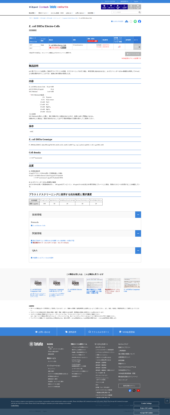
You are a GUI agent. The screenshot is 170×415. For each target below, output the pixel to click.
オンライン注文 (52, 361)
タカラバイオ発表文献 (54, 386)
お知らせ (68, 13)
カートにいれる (134, 54)
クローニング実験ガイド (78, 355)
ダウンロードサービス (101, 375)
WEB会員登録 (128, 332)
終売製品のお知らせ (53, 376)
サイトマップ (122, 380)
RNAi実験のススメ (77, 373)
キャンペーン (51, 368)
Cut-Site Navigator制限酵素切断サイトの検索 (79, 365)
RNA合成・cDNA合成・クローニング (50, 18)
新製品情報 (51, 354)
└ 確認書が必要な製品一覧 (103, 392)
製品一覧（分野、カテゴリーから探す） (56, 348)
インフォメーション (53, 365)
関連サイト (122, 363)
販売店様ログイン (129, 386)
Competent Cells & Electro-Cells (70, 18)
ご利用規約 (122, 350)
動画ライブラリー (124, 347)
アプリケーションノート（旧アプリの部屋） (102, 378)
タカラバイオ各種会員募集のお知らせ (58, 373)
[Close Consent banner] (167, 401)
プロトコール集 (100, 382)
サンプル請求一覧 (100, 373)
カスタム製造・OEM (57, 13)
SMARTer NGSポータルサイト (80, 357)
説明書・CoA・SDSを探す (103, 387)
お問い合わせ (79, 13)
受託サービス (42, 13)
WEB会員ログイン (124, 370)
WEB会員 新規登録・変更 (126, 373)
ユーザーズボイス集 (77, 368)
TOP (30, 18)
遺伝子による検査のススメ (79, 349)
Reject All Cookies (146, 408)
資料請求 (72, 332)
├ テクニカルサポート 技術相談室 (105, 349)
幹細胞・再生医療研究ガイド (79, 352)
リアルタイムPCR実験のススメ (80, 347)
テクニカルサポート (100, 332)
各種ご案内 (51, 371)
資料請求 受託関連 (101, 367)
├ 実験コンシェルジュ (101, 355)
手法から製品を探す (53, 351)
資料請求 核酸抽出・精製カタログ (105, 370)
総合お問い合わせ (100, 347)
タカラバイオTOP (110, 1)
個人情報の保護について (126, 354)
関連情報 (37, 233)
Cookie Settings (146, 403)
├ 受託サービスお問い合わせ (103, 357)
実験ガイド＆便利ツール (79, 344)
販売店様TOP (124, 1)
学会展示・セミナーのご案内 (55, 381)
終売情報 (121, 360)
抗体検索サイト (76, 376)
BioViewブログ (123, 344)
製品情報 (31, 13)
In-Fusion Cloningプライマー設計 (76, 360)
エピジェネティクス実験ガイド (80, 371)
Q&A (34, 250)
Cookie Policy (15, 405)
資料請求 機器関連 (101, 365)
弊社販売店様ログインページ (128, 376)
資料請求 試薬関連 (101, 362)
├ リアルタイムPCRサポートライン (105, 352)
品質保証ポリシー (124, 357)
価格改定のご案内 (52, 379)
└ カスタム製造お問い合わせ (103, 360)
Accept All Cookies (146, 413)
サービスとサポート (101, 344)
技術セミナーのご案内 (54, 384)
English (136, 1)
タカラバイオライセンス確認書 (104, 390)
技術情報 (90, 13)
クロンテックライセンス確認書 (104, 395)
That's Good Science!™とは (127, 367)
